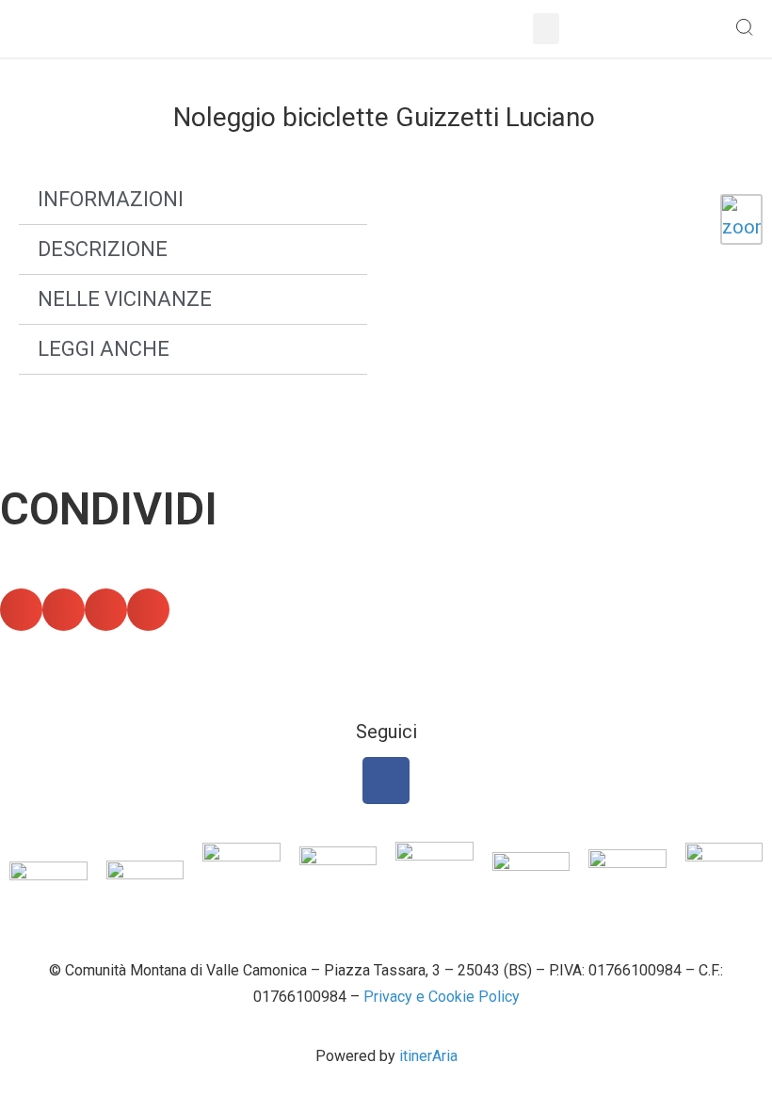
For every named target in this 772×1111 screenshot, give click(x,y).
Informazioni (111, 199)
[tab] (193, 199)
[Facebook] (386, 780)
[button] (546, 28)
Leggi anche (103, 349)
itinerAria (428, 1056)
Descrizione (103, 249)
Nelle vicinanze (125, 299)
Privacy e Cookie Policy (441, 997)
